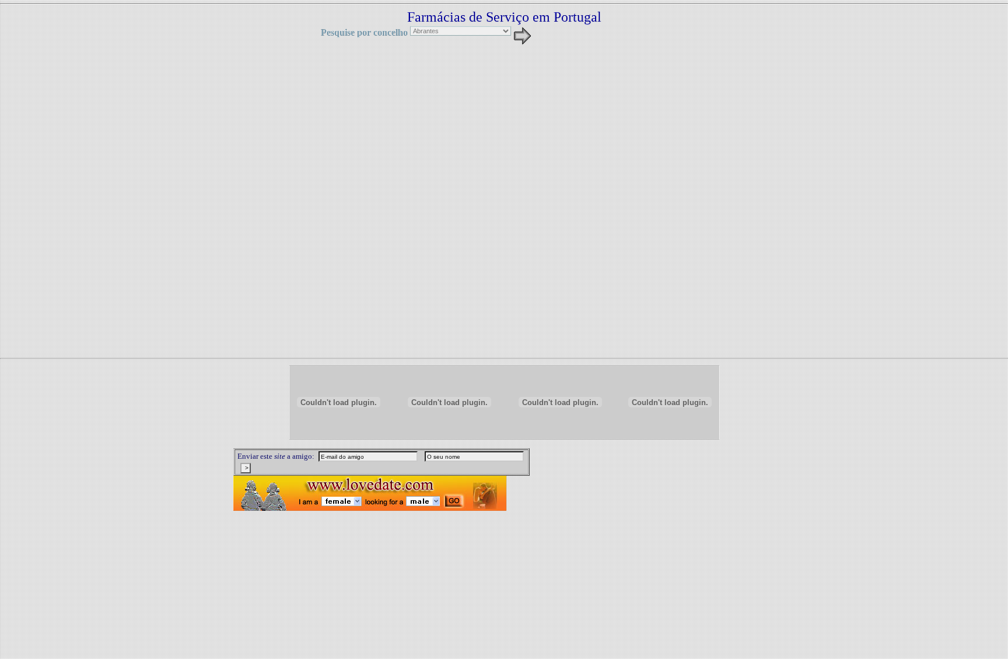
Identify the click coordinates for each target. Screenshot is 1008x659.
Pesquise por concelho (364, 32)
